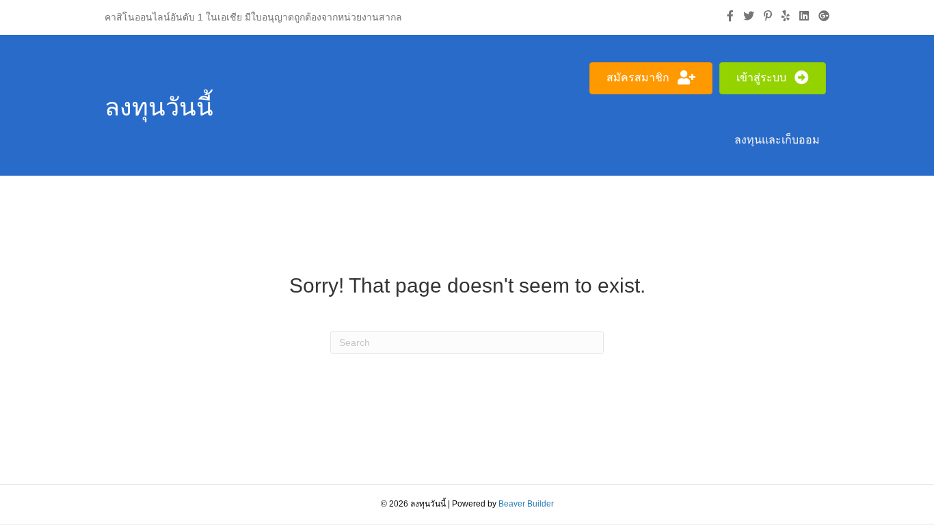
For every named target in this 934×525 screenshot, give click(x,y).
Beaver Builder (526, 504)
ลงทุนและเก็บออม (777, 140)
